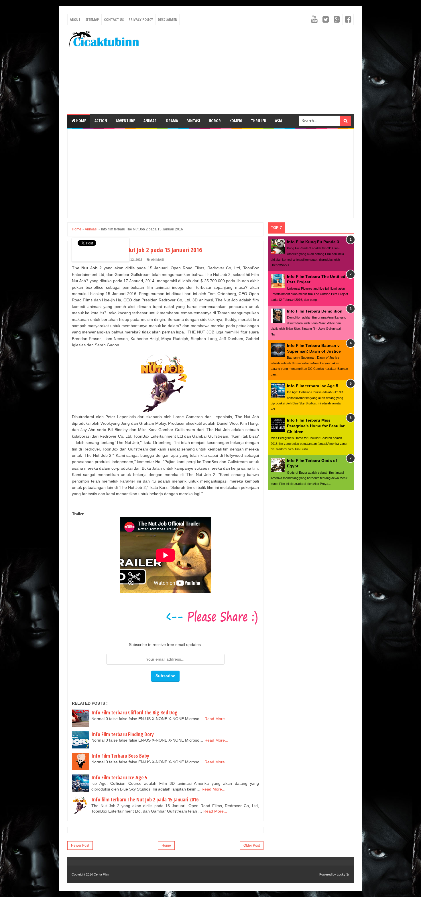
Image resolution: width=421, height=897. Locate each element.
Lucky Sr (343, 874)
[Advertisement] (249, 69)
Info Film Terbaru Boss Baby (120, 755)
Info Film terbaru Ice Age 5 (119, 777)
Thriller (258, 120)
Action (101, 120)
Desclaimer (167, 19)
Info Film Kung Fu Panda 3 (313, 242)
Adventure (125, 120)
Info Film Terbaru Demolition (315, 311)
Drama (172, 120)
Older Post (251, 845)
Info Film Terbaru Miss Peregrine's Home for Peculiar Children (316, 426)
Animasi (150, 120)
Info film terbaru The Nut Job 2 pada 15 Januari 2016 (144, 799)
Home (80, 120)
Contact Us (114, 19)
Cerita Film (101, 874)
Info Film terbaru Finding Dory (122, 734)
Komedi (235, 120)
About (75, 19)
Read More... (216, 718)
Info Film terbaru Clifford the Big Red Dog (134, 712)
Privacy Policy (141, 19)
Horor (215, 120)
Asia (278, 120)
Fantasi (193, 120)
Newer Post (80, 845)
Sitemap (92, 19)
